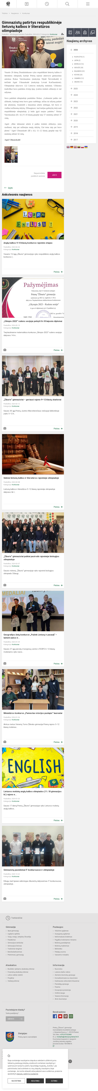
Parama (57, 987)
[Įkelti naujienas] (26, 4)
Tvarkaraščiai (16, 918)
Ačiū (54, 175)
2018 (76, 133)
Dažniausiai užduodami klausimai (67, 981)
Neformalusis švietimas (63, 937)
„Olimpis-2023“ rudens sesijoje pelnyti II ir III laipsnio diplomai (33, 321)
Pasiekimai (12, 940)
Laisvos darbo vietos (62, 972)
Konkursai (26, 13)
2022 (76, 108)
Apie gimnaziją (13, 931)
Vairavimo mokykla (62, 955)
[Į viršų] (70, 1061)
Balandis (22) (79, 71)
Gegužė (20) (78, 67)
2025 (76, 89)
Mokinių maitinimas (62, 946)
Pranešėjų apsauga (62, 984)
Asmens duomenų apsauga (65, 975)
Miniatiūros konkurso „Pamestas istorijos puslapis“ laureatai (33, 713)
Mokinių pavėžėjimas (62, 943)
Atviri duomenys (61, 999)
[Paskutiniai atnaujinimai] (47, 4)
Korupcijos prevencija (63, 990)
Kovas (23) (78, 75)
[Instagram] (66, 1016)
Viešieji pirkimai (13, 981)
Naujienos (15, 13)
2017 (76, 140)
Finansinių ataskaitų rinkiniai (18, 972)
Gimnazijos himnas (15, 946)
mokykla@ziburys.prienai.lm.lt (68, 1037)
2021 (76, 114)
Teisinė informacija (62, 996)
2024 (76, 95)
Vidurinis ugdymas (61, 931)
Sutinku (54, 1081)
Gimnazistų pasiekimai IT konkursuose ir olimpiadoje (29, 870)
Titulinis (5, 13)
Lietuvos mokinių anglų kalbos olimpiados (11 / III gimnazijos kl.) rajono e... (33, 793)
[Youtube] (60, 1016)
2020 (76, 121)
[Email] (71, 1016)
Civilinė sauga (60, 993)
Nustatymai (16, 1081)
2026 (76, 50)
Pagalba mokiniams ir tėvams (65, 940)
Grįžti (10, 188)
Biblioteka (58, 949)
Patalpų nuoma (60, 952)
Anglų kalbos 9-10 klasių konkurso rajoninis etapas (28, 243)
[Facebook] (55, 1016)
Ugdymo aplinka (14, 934)
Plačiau (57, 272)
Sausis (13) (78, 82)
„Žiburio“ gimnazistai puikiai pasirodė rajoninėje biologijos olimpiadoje (31, 558)
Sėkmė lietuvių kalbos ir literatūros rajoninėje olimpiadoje (31, 478)
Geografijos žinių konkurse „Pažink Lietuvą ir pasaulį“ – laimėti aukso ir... (30, 636)
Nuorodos (58, 969)
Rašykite (11, 1019)
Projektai (11, 978)
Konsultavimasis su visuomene (66, 978)
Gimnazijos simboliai (15, 943)
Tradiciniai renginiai (15, 949)
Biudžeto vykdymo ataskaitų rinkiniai (21, 969)
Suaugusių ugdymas (62, 934)
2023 (76, 101)
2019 (76, 127)
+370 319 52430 (65, 1034)
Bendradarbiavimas (15, 952)
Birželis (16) (79, 64)
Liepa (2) (77, 60)
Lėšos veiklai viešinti (15, 975)
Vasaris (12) (79, 78)
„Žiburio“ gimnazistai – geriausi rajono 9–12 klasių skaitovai (32, 399)
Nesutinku (35, 1081)
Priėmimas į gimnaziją (16, 955)
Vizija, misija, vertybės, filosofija (19, 937)
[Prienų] (8, 3)
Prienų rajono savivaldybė (27, 1037)
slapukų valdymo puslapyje (27, 1074)
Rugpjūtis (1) (79, 57)
